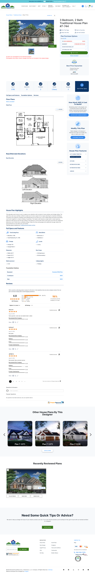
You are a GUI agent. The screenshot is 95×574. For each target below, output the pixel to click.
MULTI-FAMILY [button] (32, 6)
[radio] (35, 295)
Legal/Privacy (43, 547)
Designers (53, 545)
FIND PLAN (24, 549)
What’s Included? (74, 55)
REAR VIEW (24, 496)
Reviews (36, 95)
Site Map (42, 552)
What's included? (10, 101)
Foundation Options (26, 95)
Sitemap (50, 569)
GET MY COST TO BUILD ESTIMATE (78, 114)
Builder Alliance (54, 552)
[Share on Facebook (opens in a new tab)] (13, 322)
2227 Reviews (16, 301)
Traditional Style (18, 15)
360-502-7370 (80, 552)
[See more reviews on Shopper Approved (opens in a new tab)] (17, 322)
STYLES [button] (44, 6)
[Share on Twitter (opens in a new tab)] (15, 322)
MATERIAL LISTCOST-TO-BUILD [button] (66, 6)
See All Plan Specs (82, 88)
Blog (75, 542)
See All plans (47, 450)
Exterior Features (75, 167)
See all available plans (59, 1)
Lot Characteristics (75, 154)
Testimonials (54, 550)
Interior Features (75, 164)
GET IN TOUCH (47, 527)
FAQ (41, 550)
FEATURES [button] (57, 6)
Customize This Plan (78, 137)
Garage (72, 171)
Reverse (52, 46)
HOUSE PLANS (24, 6)
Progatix (26, 571)
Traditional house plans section (27, 225)
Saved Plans (54, 542)
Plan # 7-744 (42, 487)
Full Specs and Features (13, 95)
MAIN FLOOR (36, 496)
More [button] (73, 6)
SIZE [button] (39, 6)
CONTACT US (77, 540)
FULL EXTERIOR (12, 496)
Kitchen (72, 161)
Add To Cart (75, 52)
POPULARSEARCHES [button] (50, 6)
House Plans (9, 15)
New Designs (42, 545)
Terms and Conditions (56, 547)
